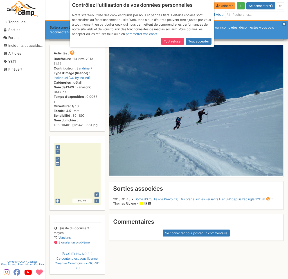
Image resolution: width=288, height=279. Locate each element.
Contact (12, 261)
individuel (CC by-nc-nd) (72, 78)
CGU (22, 261)
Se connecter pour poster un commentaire (196, 233)
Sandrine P (84, 68)
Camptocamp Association (16, 264)
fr (280, 6)
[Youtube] (28, 273)
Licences (32, 261)
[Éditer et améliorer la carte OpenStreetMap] (96, 194)
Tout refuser (173, 41)
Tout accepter (198, 41)
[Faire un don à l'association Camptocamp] (39, 273)
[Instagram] (5, 273)
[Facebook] (17, 273)
